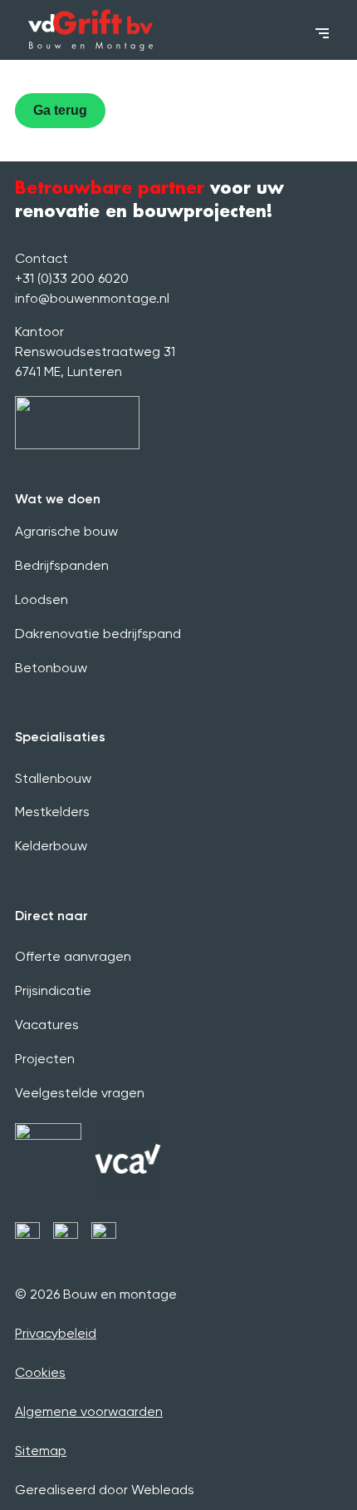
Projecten (45, 1059)
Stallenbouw (53, 778)
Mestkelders (52, 811)
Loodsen (41, 599)
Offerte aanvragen (73, 956)
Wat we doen (57, 499)
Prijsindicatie (53, 990)
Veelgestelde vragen (79, 1093)
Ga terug (60, 110)
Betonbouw (51, 668)
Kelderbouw (51, 846)
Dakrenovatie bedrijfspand (98, 633)
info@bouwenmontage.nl (92, 298)
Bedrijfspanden (62, 565)
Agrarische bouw (66, 531)
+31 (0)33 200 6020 (72, 278)
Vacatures (47, 1024)
